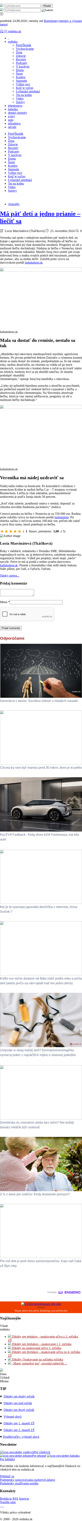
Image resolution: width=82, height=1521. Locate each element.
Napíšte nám (8, 1502)
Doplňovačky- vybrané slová (21, 1436)
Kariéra (20, 77)
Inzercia (24, 1498)
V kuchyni (22, 66)
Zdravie (21, 56)
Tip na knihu (24, 95)
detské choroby (17, 112)
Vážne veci (23, 84)
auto (10, 120)
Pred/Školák (23, 45)
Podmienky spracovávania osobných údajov (27, 1479)
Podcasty (21, 63)
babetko (13, 109)
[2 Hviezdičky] (6, 531)
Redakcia (6, 1498)
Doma (20, 70)
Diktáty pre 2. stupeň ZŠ (19, 1430)
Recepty (21, 59)
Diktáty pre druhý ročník (19, 1396)
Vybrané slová (12, 1416)
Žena (19, 52)
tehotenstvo (15, 105)
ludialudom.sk (34, 262)
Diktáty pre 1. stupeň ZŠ (19, 1423)
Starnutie (21, 80)
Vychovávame (25, 48)
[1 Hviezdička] (2, 531)
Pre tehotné (39, 1455)
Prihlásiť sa (7, 1476)
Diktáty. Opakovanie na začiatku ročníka (37, 1359)
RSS (15, 1498)
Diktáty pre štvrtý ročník (19, 1410)
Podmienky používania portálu (19, 1483)
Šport (19, 73)
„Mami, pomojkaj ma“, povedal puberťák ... (39, 1363)
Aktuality (14, 204)
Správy (20, 102)
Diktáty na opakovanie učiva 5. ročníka (36, 1348)
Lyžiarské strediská (28, 91)
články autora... (9, 575)
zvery (11, 116)
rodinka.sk (14, 31)
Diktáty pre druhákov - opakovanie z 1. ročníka (41, 1344)
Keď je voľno (24, 88)
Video (19, 98)
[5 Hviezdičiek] (19, 531)
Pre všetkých (42, 1452)
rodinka (13, 41)
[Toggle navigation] (2, 31)
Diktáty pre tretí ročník (18, 1403)
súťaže (12, 127)
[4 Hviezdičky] (15, 531)
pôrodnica (14, 123)
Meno (5, 602)
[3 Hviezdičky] (11, 531)
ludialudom (62, 517)
